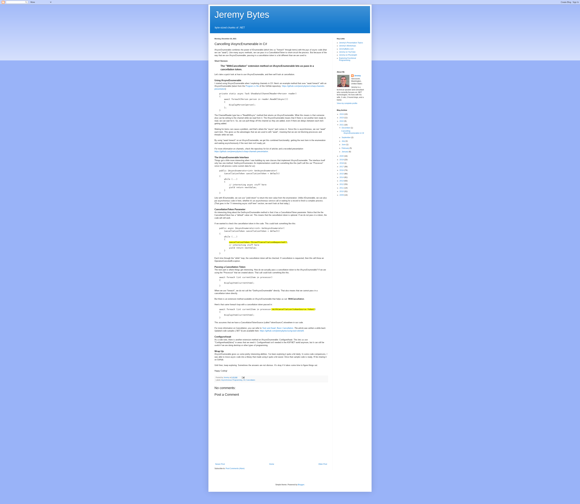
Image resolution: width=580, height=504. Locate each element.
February (346, 148)
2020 (342, 156)
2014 (342, 177)
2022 (342, 121)
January (345, 152)
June (344, 145)
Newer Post (220, 464)
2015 (342, 174)
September (346, 137)
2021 (342, 125)
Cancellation (250, 380)
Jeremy (357, 76)
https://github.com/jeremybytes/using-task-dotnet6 (282, 331)
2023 (342, 118)
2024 (342, 114)
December (346, 128)
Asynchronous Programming (231, 380)
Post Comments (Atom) (235, 468)
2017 (342, 167)
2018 (342, 163)
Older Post (322, 464)
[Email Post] (243, 377)
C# (244, 380)
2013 (342, 181)
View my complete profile (347, 103)
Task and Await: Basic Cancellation (277, 328)
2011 (342, 188)
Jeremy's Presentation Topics (351, 43)
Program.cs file (252, 86)
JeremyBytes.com (346, 49)
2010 (342, 191)
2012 (342, 184)
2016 (342, 170)
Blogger (301, 485)
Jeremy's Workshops (347, 46)
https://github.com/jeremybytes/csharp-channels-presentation (241, 151)
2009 (342, 195)
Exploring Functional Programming (347, 59)
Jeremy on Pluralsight (348, 55)
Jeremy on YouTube (347, 52)
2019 (342, 160)
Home (271, 464)
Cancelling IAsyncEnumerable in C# (352, 132)
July (343, 141)
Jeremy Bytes (241, 15)
